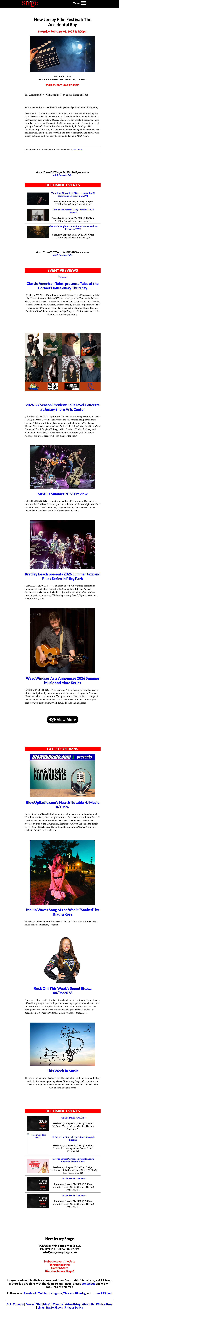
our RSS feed (104, 1293)
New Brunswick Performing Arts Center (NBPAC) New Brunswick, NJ (73, 1171)
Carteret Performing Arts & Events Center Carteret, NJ (73, 1149)
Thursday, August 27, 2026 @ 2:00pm (73, 1184)
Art (9, 1304)
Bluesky (80, 1293)
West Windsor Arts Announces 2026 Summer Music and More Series (62, 680)
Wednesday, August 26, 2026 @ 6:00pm (73, 1145)
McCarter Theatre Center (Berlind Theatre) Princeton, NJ (73, 1127)
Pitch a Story (104, 1304)
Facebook (30, 1293)
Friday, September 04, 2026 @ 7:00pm (73, 201)
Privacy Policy (74, 1307)
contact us (88, 1283)
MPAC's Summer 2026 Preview (63, 494)
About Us (88, 1304)
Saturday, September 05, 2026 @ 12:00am (73, 218)
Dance (30, 1304)
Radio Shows (54, 1307)
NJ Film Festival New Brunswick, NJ (73, 204)
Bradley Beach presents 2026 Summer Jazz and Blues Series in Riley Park (62, 576)
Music (47, 1304)
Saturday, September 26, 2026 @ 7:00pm (73, 234)
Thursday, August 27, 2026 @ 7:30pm (73, 1201)
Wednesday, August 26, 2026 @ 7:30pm (73, 1123)
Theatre (58, 1304)
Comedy (18, 1304)
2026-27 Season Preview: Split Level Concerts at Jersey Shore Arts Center (63, 407)
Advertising (72, 1304)
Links (40, 1307)
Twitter (42, 1293)
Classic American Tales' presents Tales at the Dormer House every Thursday (63, 285)
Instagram (55, 1293)
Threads (68, 1293)
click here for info (62, 175)
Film (38, 1304)
